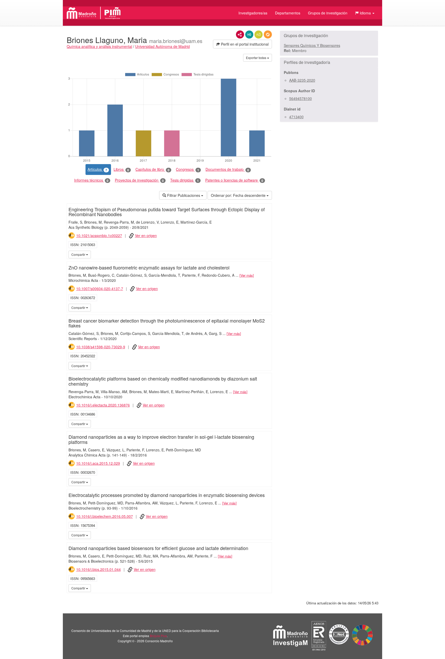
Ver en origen (146, 235)
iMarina (267, 254)
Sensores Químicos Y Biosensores (312, 45)
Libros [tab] (121, 169)
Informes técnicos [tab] (91, 180)
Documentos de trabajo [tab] (227, 169)
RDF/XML (240, 34)
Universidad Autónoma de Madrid (162, 46)
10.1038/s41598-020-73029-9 (100, 346)
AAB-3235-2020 (302, 80)
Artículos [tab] (97, 169)
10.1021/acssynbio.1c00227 (99, 235)
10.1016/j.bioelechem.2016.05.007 (104, 516)
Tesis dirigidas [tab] (184, 180)
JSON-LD (249, 34)
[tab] (329, 35)
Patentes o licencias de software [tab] (234, 180)
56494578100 (300, 98)
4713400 (296, 116)
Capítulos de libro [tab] (152, 169)
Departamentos (287, 12)
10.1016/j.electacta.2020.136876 (103, 405)
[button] (364, 12)
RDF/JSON (268, 34)
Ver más (247, 275)
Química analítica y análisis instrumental (99, 46)
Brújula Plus (158, 635)
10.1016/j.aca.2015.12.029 (98, 463)
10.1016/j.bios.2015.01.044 (98, 569)
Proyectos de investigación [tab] (139, 180)
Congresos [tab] (187, 169)
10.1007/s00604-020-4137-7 (99, 288)
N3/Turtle (258, 34)
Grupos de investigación (327, 12)
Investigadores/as (252, 12)
